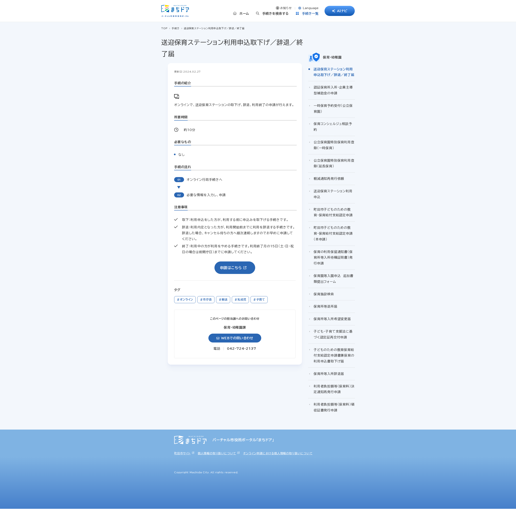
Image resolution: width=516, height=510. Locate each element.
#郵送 (223, 299)
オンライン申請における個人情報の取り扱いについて (277, 453)
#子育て (259, 299)
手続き (175, 28)
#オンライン (185, 299)
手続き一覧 (310, 13)
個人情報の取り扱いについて (217, 453)
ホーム (244, 13)
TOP (164, 28)
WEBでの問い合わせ (237, 338)
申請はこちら (231, 268)
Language (310, 8)
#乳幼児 (240, 299)
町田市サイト (182, 453)
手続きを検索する (275, 13)
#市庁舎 (206, 299)
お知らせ (286, 8)
